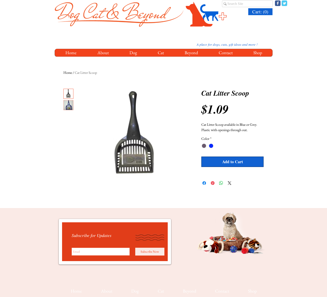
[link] (261, 11)
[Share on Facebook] (204, 183)
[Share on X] (229, 183)
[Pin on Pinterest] (212, 183)
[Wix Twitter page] (284, 3)
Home (67, 72)
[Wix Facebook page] (278, 3)
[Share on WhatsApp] (221, 183)
